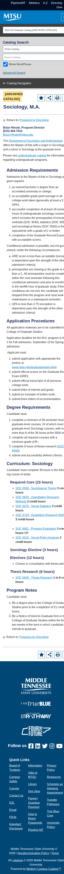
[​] (31, 746)
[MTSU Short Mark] (12, 17)
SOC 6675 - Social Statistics (33, 506)
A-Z (45, 2)
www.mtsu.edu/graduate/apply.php (33, 367)
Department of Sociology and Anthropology (36, 140)
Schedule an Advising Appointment (55, 788)
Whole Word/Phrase (20, 64)
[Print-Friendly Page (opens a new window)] (57, 97)
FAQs (12, 817)
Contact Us (16, 795)
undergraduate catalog (32, 155)
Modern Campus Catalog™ (43, 868)
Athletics (34, 2)
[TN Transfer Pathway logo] (36, 715)
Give (59, 7)
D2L (12, 802)
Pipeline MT (35, 829)
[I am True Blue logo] (36, 703)
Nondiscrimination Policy (33, 853)
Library (32, 784)
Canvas (14, 788)
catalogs (17, 860)
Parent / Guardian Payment (34, 803)
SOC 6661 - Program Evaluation (35, 528)
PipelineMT (18, 2)
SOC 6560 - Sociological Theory (35, 488)
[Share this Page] (49, 97)
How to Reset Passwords (35, 818)
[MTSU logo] (36, 686)
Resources (54, 777)
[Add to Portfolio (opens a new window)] (41, 97)
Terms (55, 853)
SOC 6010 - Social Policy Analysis (37, 537)
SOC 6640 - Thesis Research (34, 577)
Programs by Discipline (34, 120)
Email (13, 809)
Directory (56, 2)
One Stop (34, 791)
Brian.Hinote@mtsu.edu (18, 134)
